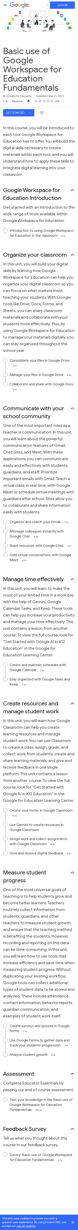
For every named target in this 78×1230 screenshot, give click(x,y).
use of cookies (26, 1226)
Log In (62, 5)
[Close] (73, 1222)
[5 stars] (52, 101)
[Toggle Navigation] (5, 5)
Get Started (15, 113)
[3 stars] (44, 101)
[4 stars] (48, 101)
